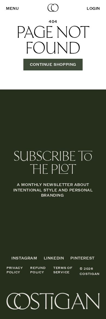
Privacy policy (15, 270)
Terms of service (63, 270)
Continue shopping (53, 65)
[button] (12, 8)
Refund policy (37, 270)
